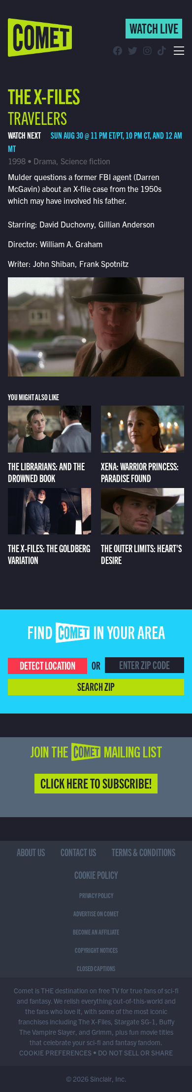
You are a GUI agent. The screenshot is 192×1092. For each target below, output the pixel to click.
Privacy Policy (96, 895)
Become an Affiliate (96, 931)
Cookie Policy (96, 874)
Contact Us (78, 852)
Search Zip (96, 686)
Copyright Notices (96, 949)
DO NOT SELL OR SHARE (135, 1052)
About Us (31, 852)
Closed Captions (96, 968)
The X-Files (44, 95)
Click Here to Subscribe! (96, 782)
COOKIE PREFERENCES (55, 1052)
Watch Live (153, 28)
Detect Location (47, 665)
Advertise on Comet (96, 913)
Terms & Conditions (143, 852)
